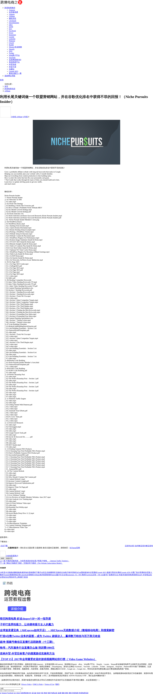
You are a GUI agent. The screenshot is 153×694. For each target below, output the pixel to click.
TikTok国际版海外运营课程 (86, 572)
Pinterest (12, 41)
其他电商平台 (14, 62)
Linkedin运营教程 (27, 575)
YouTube (12, 58)
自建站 (11, 69)
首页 (6, 86)
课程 (66, 693)
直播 (59, 693)
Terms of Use (49, 684)
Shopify (12, 49)
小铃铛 (14, 117)
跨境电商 (75, 693)
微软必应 (12, 18)
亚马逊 (34, 693)
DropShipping (14, 23)
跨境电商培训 (9, 89)
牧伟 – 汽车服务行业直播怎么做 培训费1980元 (27, 647)
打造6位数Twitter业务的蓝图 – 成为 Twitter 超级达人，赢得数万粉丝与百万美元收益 (50, 636)
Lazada (11, 37)
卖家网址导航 (9, 76)
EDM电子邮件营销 (68, 572)
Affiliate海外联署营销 (42, 575)
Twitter (11, 53)
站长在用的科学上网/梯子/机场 (16, 577)
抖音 (42, 693)
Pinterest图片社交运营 (58, 575)
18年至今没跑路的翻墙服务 (11, 572)
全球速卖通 (13, 12)
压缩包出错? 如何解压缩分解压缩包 (139, 546)
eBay (11, 25)
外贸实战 (12, 64)
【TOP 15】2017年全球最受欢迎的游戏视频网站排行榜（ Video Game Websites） (48, 659)
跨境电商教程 (9, 8)
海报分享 (9, 558)
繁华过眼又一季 (15, 73)
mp (15, 693)
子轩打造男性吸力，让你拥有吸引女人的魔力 (27, 624)
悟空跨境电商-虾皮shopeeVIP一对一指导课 (25, 618)
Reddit (11, 45)
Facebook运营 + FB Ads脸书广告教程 (100, 575)
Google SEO (13, 71)
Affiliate (12, 16)
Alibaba (12, 14)
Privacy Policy (27, 684)
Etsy (10, 29)
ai (0, 693)
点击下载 (4, 546)
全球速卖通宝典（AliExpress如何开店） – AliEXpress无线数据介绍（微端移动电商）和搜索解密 (57, 630)
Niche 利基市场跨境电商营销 (125, 575)
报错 (57, 684)
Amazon (12, 10)
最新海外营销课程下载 (30, 572)
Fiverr (11, 33)
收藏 (2, 558)
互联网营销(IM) (15, 60)
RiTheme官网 (75, 548)
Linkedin (12, 39)
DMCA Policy (38, 684)
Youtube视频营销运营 (12, 575)
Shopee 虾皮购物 (15, 47)
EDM (11, 27)
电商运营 (54, 693)
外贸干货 (12, 67)
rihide (18, 693)
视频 (63, 693)
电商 (49, 693)
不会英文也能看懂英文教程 (50, 572)
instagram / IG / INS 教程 (76, 575)
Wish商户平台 (14, 55)
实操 (38, 693)
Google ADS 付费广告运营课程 (133, 572)
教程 (45, 693)
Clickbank (12, 21)
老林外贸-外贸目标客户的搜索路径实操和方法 (27, 653)
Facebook (12, 31)
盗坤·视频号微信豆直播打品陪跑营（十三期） (27, 641)
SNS (10, 51)
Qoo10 (11, 43)
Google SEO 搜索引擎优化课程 (109, 572)
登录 (2, 80)
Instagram (12, 35)
